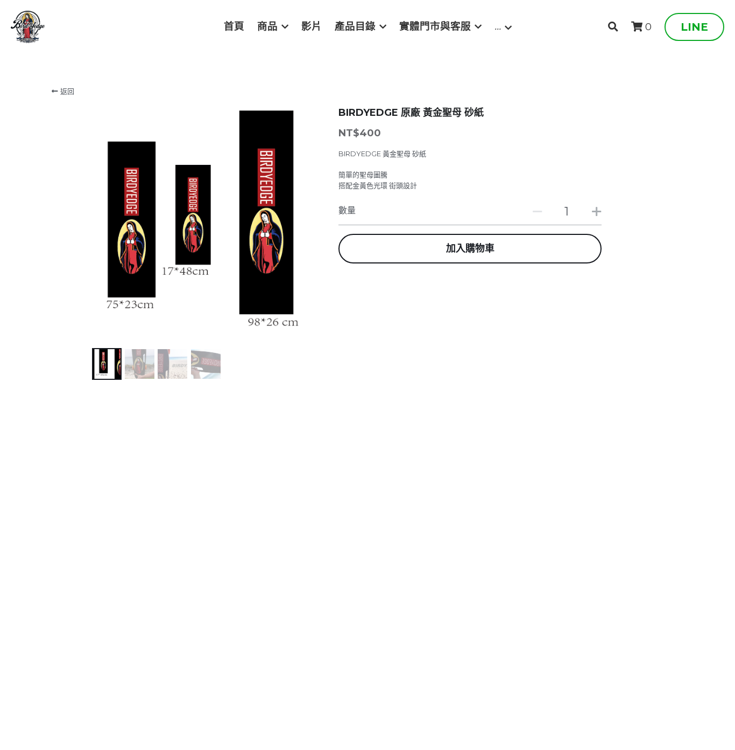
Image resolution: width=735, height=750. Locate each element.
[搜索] (613, 27)
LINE (694, 26)
